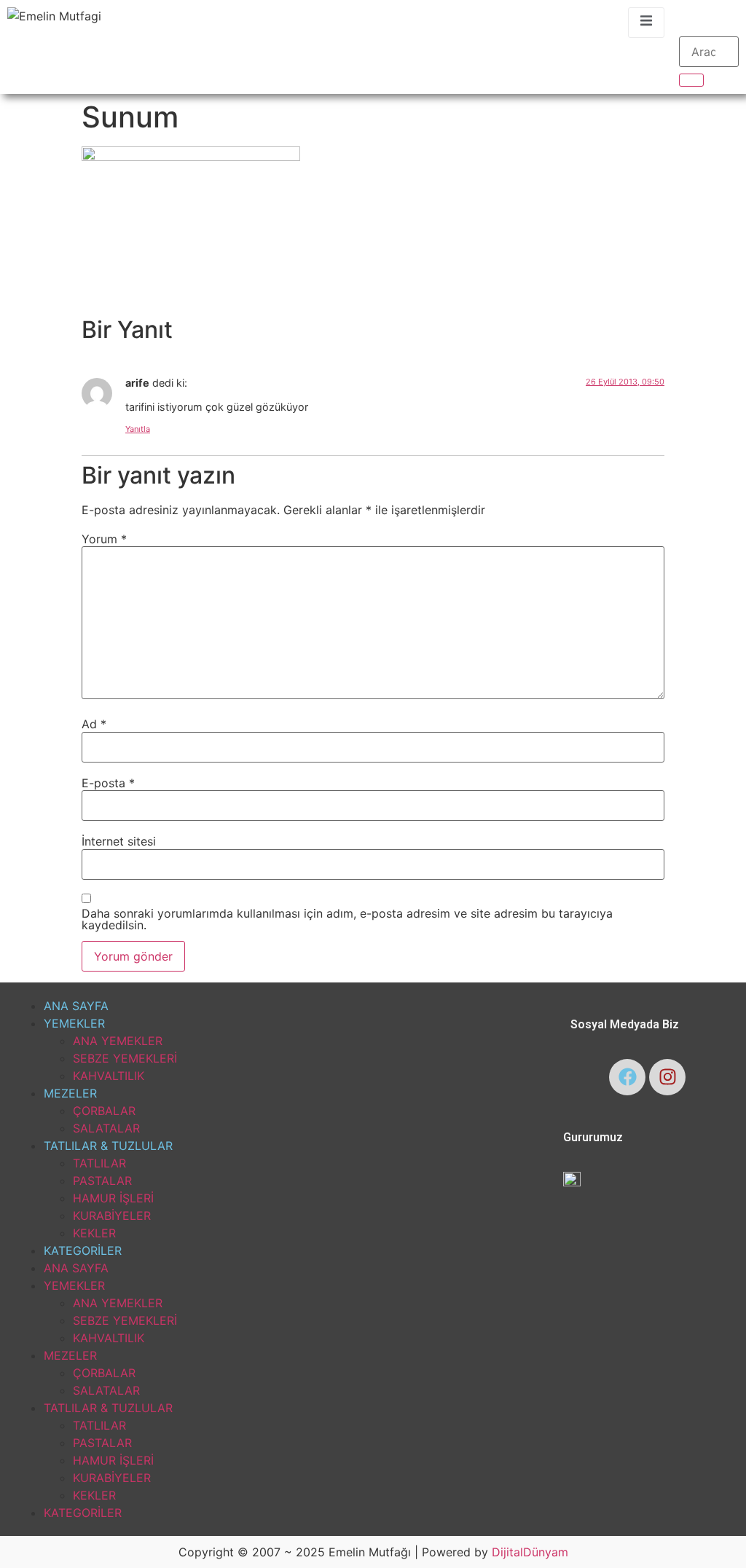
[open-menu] (646, 22)
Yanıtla (137, 429)
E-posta (108, 783)
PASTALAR (102, 1180)
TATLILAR (99, 1163)
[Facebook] (627, 1077)
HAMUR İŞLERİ (113, 1198)
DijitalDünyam (530, 1552)
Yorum (104, 539)
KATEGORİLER (83, 1250)
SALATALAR (106, 1128)
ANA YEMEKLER (117, 1040)
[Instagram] (667, 1077)
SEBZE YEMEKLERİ (125, 1058)
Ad (94, 724)
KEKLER (94, 1233)
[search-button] (691, 80)
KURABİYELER (112, 1215)
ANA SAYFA (76, 1005)
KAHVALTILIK (108, 1075)
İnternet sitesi (119, 841)
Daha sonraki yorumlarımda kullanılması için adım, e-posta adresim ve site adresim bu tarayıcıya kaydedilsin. (347, 919)
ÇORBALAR (104, 1110)
